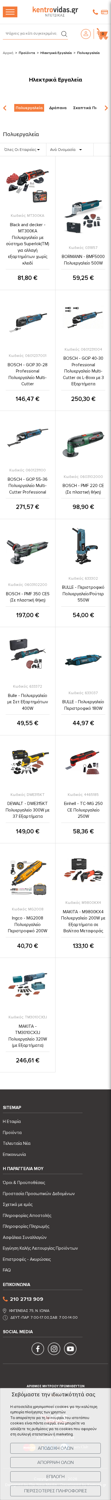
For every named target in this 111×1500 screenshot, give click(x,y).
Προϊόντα (27, 53)
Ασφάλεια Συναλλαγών (25, 1237)
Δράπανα (58, 107)
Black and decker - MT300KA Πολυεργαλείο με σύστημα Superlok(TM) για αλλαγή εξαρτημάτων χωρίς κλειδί (27, 244)
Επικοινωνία (14, 1154)
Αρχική (8, 53)
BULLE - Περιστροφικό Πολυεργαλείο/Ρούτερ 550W (83, 594)
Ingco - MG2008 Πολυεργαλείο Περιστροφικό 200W (27, 924)
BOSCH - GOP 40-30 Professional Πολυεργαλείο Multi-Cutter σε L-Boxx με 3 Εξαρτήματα (83, 371)
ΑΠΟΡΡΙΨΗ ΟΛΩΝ (55, 1462)
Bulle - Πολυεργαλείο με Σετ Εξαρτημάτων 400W (27, 702)
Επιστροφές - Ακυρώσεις (27, 1259)
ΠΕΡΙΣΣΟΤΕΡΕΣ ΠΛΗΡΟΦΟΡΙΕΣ (55, 1491)
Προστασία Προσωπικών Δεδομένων (39, 1193)
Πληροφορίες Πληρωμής (26, 1226)
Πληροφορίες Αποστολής (27, 1215)
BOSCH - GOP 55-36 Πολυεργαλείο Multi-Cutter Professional (28, 486)
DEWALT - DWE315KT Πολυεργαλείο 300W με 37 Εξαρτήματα (28, 810)
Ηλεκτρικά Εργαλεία (56, 53)
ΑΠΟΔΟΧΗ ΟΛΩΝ (55, 1448)
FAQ (7, 1270)
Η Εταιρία (12, 1121)
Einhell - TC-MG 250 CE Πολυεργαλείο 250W (83, 810)
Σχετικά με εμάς (17, 1204)
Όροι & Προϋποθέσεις (24, 1182)
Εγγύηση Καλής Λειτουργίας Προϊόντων (40, 1248)
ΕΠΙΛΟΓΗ (55, 1477)
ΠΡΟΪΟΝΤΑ (10, 12)
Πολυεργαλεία (29, 107)
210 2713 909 (26, 1299)
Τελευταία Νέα (16, 1143)
